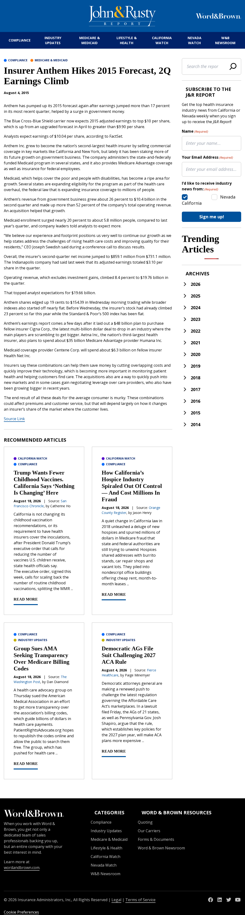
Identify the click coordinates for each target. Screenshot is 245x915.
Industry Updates (53, 40)
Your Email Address (207, 157)
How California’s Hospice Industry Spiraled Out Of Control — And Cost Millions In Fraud (132, 486)
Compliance (20, 40)
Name (195, 131)
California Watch (162, 40)
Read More (26, 599)
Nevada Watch (194, 40)
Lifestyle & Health (127, 40)
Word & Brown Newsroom (161, 848)
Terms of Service (140, 899)
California (192, 203)
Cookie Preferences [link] (21, 912)
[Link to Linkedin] (220, 900)
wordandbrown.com (21, 867)
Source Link (14, 418)
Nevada (227, 197)
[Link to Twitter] (229, 900)
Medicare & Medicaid (89, 40)
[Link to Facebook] (210, 900)
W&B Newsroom (225, 40)
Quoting (145, 822)
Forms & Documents (156, 839)
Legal (116, 899)
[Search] (233, 66)
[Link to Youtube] (238, 900)
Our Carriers (149, 830)
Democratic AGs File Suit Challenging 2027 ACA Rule (129, 655)
